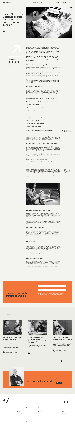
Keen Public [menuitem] (64, 411)
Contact (59, 382)
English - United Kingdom (69, 422)
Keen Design (5, 11)
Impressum (43, 421)
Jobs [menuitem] (49, 2)
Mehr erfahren (16, 347)
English (67, 422)
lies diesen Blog (48, 263)
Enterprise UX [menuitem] (17, 411)
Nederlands (71, 422)
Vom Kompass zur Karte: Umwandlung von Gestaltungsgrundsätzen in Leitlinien (37, 340)
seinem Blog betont (50, 130)
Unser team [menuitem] (40, 411)
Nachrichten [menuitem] (40, 413)
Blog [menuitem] (39, 414)
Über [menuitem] (57, 2)
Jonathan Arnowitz (9, 352)
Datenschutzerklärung (36, 421)
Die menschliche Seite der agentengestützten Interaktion (12, 339)
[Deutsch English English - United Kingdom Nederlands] (68, 422)
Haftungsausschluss (27, 421)
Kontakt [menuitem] (64, 2)
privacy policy (60, 294)
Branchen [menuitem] (34, 2)
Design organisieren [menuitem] (18, 414)
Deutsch (65, 422)
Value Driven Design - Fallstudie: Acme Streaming (62, 338)
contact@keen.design (68, 399)
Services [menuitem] (42, 2)
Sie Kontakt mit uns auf (53, 266)
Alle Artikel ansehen (67, 361)
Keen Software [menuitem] (64, 413)
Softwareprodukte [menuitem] (18, 413)
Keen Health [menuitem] (64, 414)
